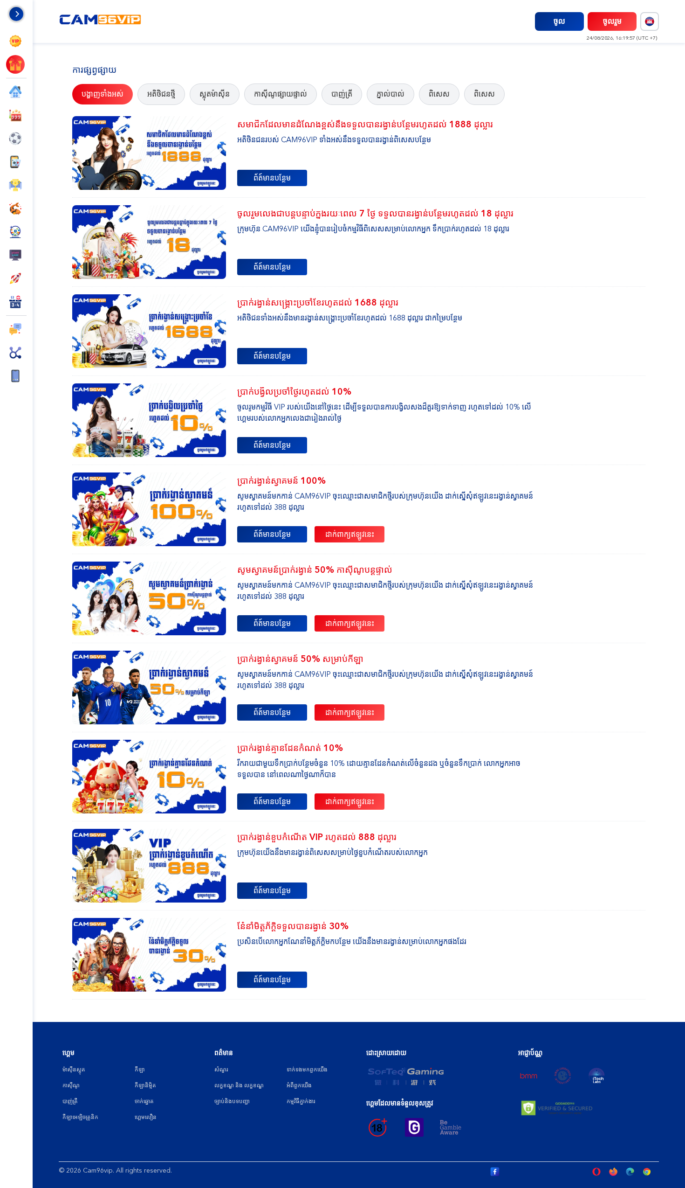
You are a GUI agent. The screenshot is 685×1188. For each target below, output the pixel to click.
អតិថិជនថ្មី (161, 94)
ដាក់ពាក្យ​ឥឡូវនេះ (349, 534)
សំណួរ (221, 1069)
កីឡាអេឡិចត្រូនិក (80, 1117)
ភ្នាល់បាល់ (390, 94)
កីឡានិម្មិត (145, 1085)
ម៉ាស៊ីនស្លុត (73, 1069)
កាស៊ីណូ (71, 1085)
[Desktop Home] (101, 21)
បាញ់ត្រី (341, 94)
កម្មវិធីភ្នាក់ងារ (301, 1101)
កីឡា (140, 1069)
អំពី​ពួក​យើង (299, 1085)
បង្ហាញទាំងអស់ (102, 94)
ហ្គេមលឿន (146, 1117)
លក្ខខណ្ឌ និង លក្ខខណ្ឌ (239, 1085)
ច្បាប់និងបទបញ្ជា (232, 1101)
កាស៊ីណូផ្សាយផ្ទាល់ (280, 94)
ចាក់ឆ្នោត (144, 1101)
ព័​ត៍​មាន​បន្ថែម (272, 178)
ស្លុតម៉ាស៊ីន (214, 94)
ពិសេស (439, 94)
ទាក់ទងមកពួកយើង (307, 1069)
